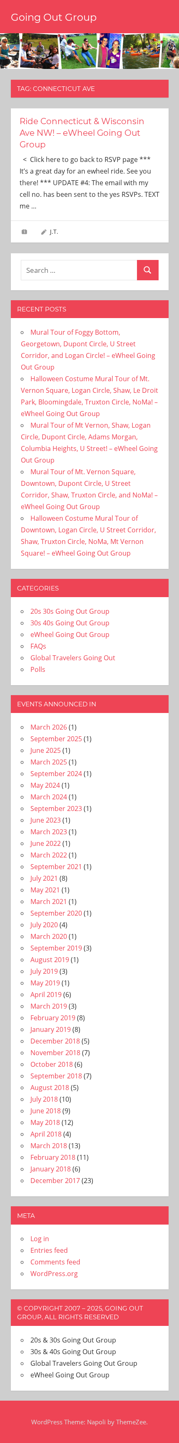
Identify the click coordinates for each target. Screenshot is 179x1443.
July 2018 (44, 1099)
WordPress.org (54, 1273)
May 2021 (45, 889)
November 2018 (55, 1052)
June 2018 (45, 1110)
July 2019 (44, 971)
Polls (37, 669)
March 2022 (48, 855)
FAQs (38, 646)
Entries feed (49, 1250)
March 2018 (48, 1145)
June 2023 (45, 820)
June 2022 (45, 843)
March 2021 (48, 901)
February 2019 (52, 1017)
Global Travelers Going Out (72, 657)
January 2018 (50, 1169)
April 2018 (46, 1134)
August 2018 (49, 1087)
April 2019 (46, 994)
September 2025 (56, 738)
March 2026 (48, 727)
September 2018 (56, 1075)
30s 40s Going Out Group (69, 622)
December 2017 (55, 1180)
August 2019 (49, 959)
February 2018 (52, 1157)
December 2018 (55, 1041)
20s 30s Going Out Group (69, 611)
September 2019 (56, 948)
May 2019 (45, 982)
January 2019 (50, 1029)
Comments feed (55, 1262)
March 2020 (48, 936)
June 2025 (45, 750)
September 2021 (56, 866)
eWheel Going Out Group (69, 634)
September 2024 (56, 773)
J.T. (54, 231)
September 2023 (56, 808)
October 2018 (51, 1064)
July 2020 (44, 924)
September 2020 (56, 913)
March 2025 (48, 762)
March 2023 (48, 831)
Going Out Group (54, 17)
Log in (39, 1238)
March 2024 (48, 796)
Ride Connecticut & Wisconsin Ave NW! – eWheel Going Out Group (82, 132)
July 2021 (44, 878)
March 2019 (48, 1006)
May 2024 (45, 785)
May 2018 (45, 1122)
